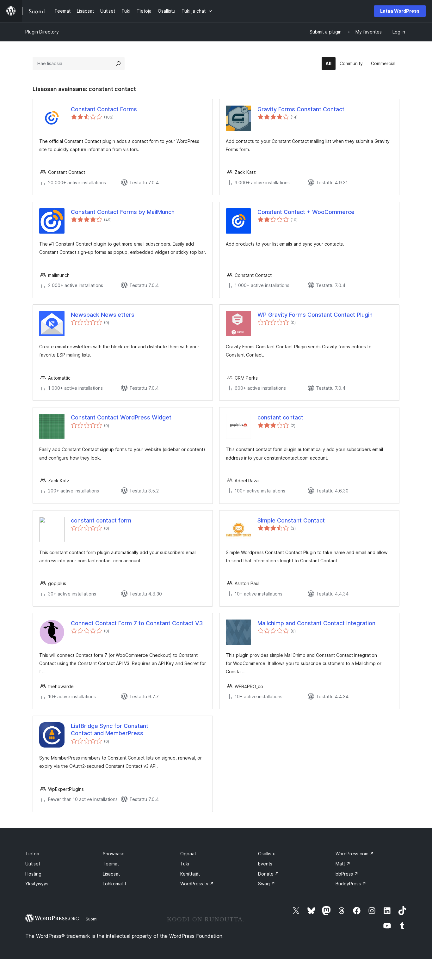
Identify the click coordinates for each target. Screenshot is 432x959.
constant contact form (101, 520)
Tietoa (32, 853)
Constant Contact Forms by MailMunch (123, 212)
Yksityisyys (36, 883)
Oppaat (188, 853)
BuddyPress (351, 883)
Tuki (184, 863)
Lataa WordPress (400, 11)
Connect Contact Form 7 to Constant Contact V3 (137, 623)
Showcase (114, 853)
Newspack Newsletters (102, 314)
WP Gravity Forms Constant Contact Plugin (315, 314)
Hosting (33, 874)
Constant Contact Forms (104, 109)
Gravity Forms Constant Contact (300, 109)
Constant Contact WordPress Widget (121, 417)
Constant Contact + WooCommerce (306, 212)
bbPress (347, 874)
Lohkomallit (114, 883)
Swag (266, 883)
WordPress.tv (197, 883)
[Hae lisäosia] (118, 63)
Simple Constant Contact (291, 520)
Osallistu (266, 853)
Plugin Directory (42, 31)
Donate (268, 874)
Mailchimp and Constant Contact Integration (316, 623)
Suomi (91, 918)
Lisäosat (111, 874)
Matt (343, 863)
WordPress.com (355, 853)
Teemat (111, 863)
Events (265, 863)
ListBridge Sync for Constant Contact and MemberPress (109, 729)
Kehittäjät (190, 874)
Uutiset (32, 863)
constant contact (280, 417)
